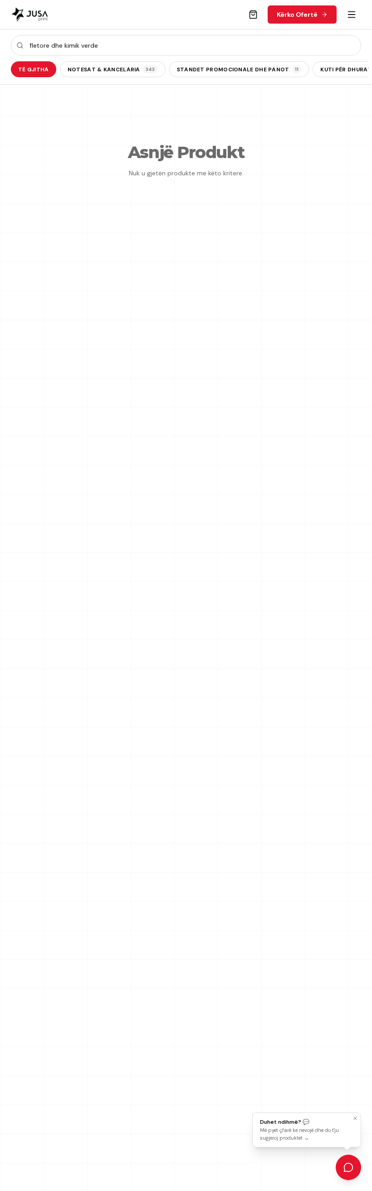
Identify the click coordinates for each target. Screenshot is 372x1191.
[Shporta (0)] (253, 14)
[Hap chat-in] (348, 1167)
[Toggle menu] (351, 14)
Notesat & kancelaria (111, 69)
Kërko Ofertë (297, 14)
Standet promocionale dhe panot (238, 69)
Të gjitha (33, 69)
